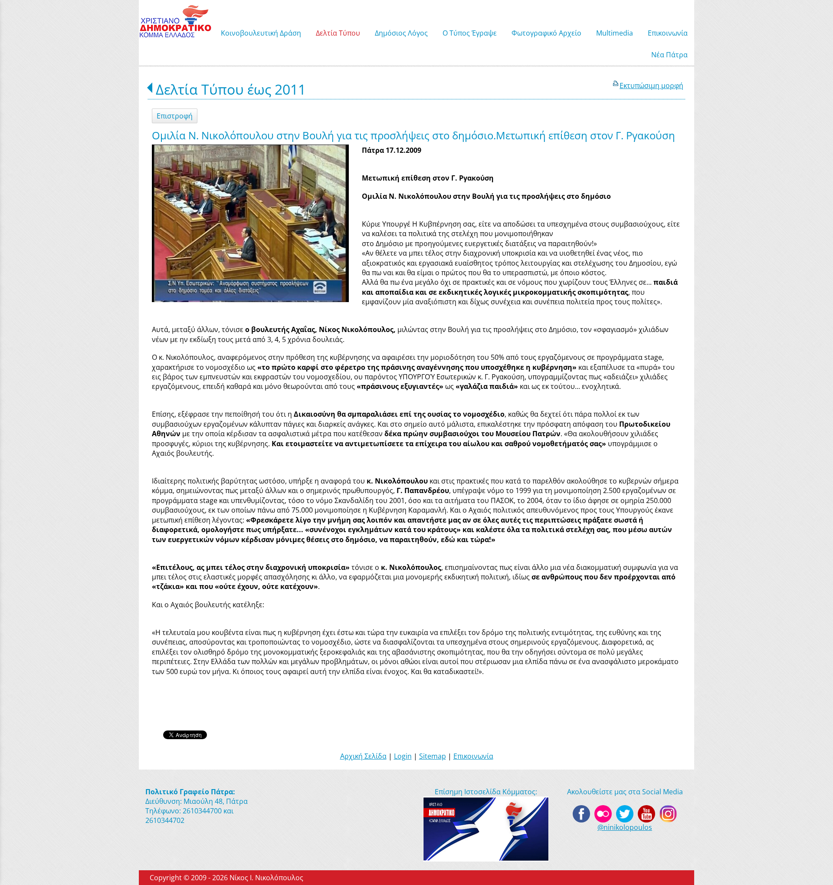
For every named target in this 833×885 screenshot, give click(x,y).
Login (403, 756)
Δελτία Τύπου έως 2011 (231, 89)
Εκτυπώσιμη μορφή (651, 85)
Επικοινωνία (473, 756)
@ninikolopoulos (624, 827)
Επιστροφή (175, 116)
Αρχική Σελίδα (363, 756)
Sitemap (432, 756)
